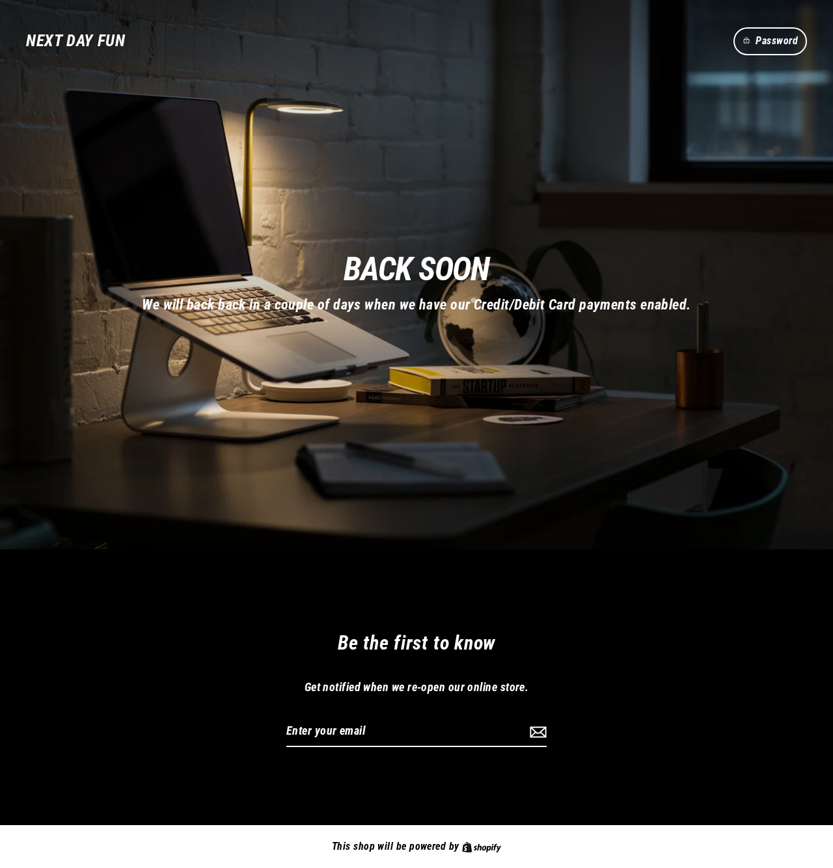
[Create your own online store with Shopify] (481, 846)
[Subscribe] (536, 732)
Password (777, 40)
